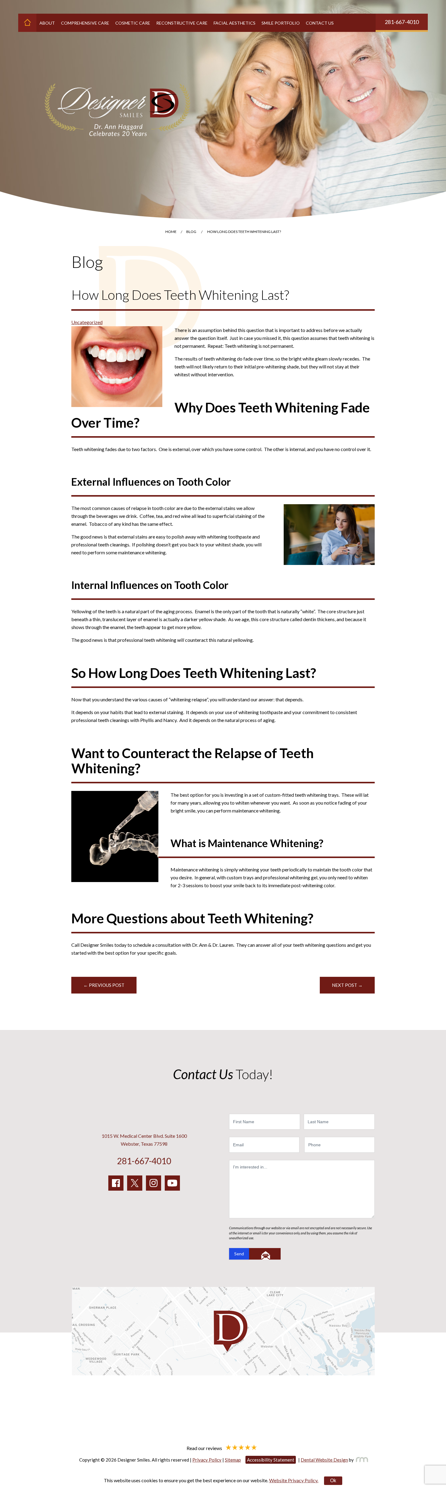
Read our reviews (205, 1447)
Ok (333, 1480)
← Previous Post (103, 985)
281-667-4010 (402, 22)
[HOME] (27, 23)
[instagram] (153, 1183)
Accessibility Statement (270, 1459)
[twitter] (134, 1183)
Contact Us (320, 23)
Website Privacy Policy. (293, 1480)
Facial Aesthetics (234, 23)
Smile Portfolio (281, 23)
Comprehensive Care (85, 23)
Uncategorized (87, 322)
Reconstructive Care (182, 23)
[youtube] (172, 1183)
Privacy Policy (206, 1459)
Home (171, 231)
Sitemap (233, 1459)
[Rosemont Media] (361, 1459)
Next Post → (347, 985)
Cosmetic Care (132, 23)
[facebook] (115, 1183)
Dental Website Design (324, 1459)
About (47, 23)
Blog (191, 231)
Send (239, 1253)
